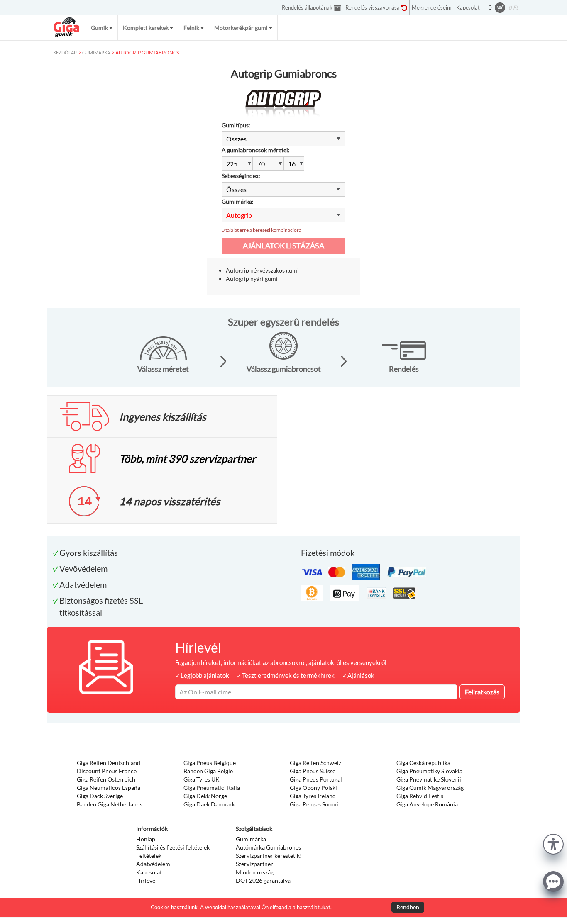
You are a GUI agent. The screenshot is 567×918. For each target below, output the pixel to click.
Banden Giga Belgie (208, 770)
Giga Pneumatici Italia (211, 787)
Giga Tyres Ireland (313, 795)
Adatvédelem (153, 863)
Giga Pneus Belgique (209, 762)
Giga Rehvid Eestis (419, 795)
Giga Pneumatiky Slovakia (429, 770)
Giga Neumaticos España (108, 787)
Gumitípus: (236, 125)
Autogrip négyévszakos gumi (262, 270)
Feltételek (148, 855)
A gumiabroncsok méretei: (256, 149)
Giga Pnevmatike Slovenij (428, 779)
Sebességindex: (241, 175)
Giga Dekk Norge (205, 795)
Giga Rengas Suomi (314, 804)
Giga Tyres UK (201, 779)
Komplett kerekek (146, 27)
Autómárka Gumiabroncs (268, 847)
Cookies (160, 907)
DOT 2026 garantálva (263, 880)
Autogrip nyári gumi (252, 278)
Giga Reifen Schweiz (315, 762)
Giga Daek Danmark (209, 804)
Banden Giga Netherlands (109, 804)
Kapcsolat (149, 872)
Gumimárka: (238, 201)
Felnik (191, 27)
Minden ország (255, 872)
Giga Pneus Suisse (312, 770)
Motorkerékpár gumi (241, 27)
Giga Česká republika (423, 762)
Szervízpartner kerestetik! (269, 855)
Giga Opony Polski (313, 787)
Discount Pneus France (107, 770)
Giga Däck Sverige (100, 795)
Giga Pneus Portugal (316, 779)
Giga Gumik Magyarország (430, 787)
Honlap (145, 839)
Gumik (99, 27)
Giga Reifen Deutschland (108, 762)
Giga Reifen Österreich (106, 779)
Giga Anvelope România (427, 804)
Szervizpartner (254, 863)
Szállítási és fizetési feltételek (173, 847)
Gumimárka (251, 839)
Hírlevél (146, 880)
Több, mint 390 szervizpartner (187, 458)
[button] (553, 843)
